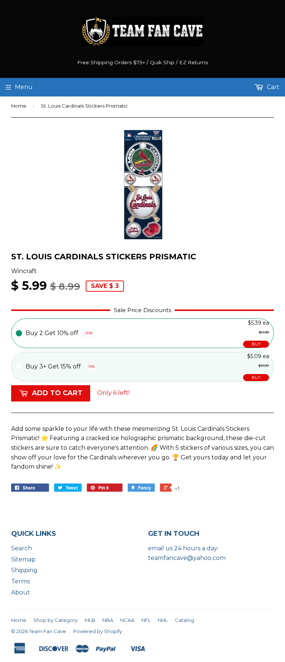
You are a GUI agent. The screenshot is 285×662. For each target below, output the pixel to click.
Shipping (24, 570)
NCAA (127, 620)
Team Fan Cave (47, 631)
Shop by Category (55, 620)
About (20, 592)
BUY (256, 344)
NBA (107, 620)
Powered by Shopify (97, 631)
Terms (20, 581)
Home (18, 106)
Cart (272, 87)
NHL (163, 620)
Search (21, 548)
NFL (146, 620)
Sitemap (23, 559)
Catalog (184, 620)
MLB (90, 620)
